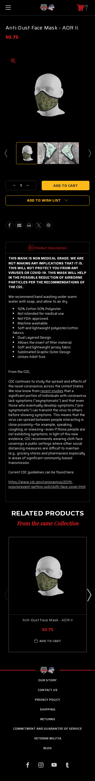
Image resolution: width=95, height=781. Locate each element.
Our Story (47, 680)
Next (89, 153)
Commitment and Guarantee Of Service (47, 728)
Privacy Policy (47, 699)
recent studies (51, 391)
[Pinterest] (49, 225)
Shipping (47, 709)
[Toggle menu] (14, 8)
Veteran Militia (47, 738)
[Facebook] (9, 225)
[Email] (19, 225)
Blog (47, 747)
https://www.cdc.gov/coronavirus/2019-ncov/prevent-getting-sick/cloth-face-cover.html (47, 484)
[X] (39, 225)
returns (47, 719)
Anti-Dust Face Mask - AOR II (47, 620)
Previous (6, 153)
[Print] (29, 225)
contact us (48, 689)
